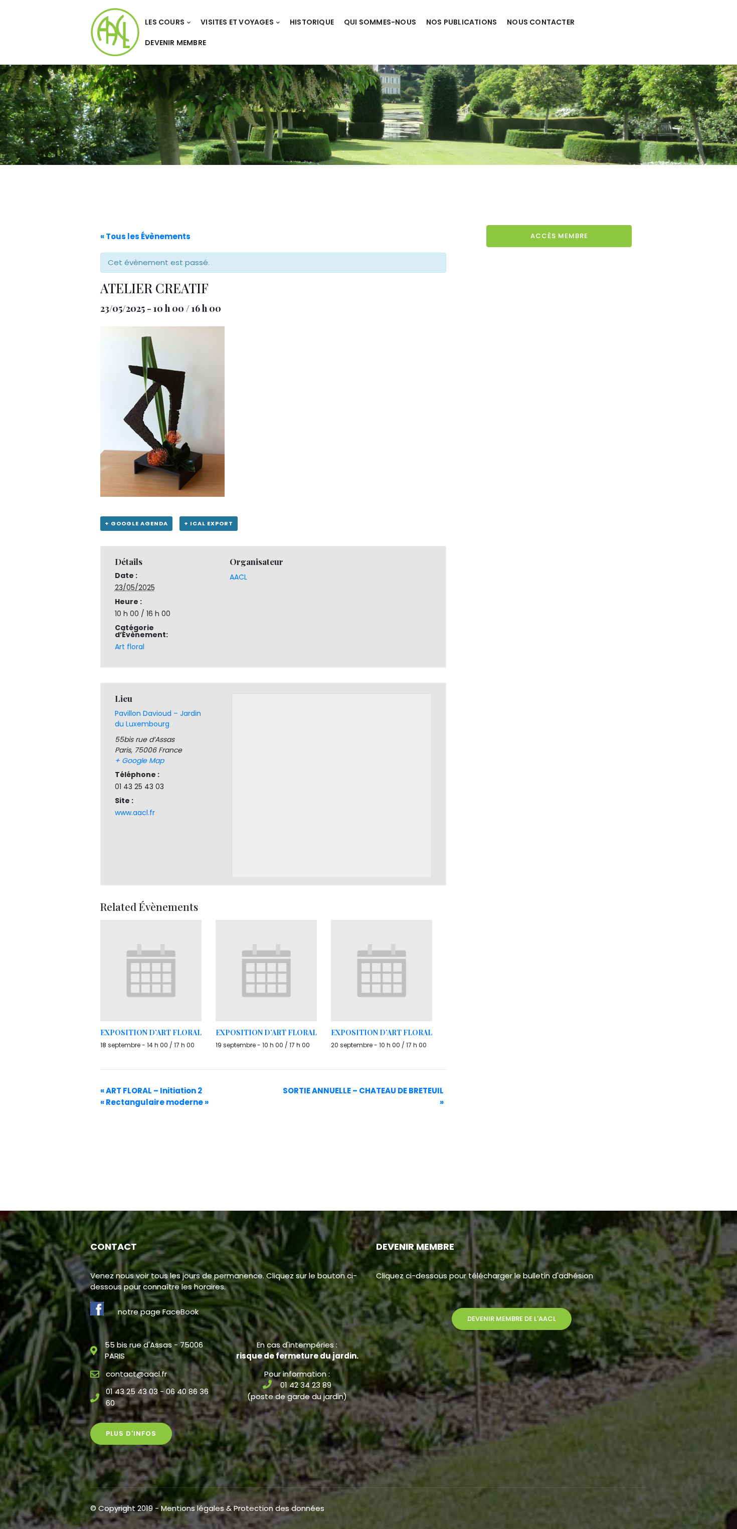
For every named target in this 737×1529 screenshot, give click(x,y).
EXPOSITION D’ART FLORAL (151, 1032)
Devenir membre (175, 43)
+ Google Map (139, 760)
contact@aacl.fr (136, 1374)
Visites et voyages (237, 22)
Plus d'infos (131, 1433)
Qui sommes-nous (380, 22)
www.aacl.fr (135, 813)
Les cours (165, 22)
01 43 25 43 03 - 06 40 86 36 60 (157, 1397)
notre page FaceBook (158, 1311)
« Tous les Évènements (145, 236)
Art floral (129, 647)
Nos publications (461, 22)
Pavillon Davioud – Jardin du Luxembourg (158, 718)
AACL (238, 577)
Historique (312, 22)
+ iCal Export (208, 523)
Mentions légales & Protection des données (242, 1508)
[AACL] (115, 32)
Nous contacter (541, 22)
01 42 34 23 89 (305, 1385)
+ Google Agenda (136, 523)
